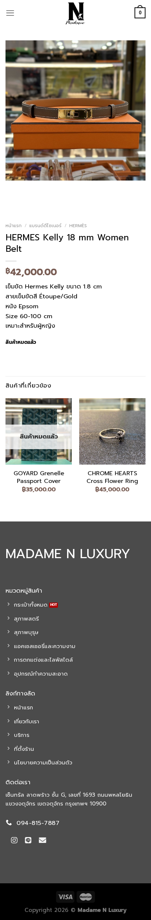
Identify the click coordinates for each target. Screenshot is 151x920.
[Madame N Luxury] (75, 13)
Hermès (78, 225)
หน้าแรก (13, 225)
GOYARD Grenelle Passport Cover (39, 477)
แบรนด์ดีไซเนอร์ (45, 225)
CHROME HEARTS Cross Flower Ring (112, 477)
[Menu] (10, 13)
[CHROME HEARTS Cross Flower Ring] (112, 431)
